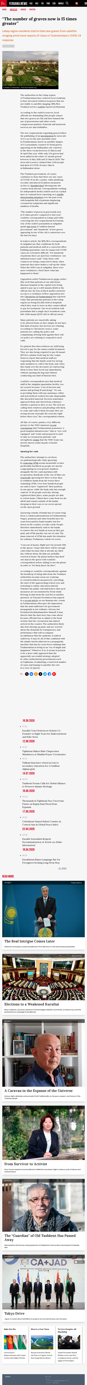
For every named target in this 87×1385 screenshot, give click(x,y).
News (4, 9)
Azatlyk (41, 107)
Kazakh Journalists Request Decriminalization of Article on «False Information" (42, 842)
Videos (23, 9)
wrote (56, 279)
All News (62, 868)
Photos (32, 9)
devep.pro (56, 1382)
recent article (31, 600)
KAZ (31, 3)
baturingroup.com (59, 1380)
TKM (48, 3)
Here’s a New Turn (40, 1329)
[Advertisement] (43, 699)
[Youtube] (54, 674)
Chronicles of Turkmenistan (38, 296)
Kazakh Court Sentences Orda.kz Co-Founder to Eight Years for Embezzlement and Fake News (44, 733)
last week (31, 226)
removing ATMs (31, 463)
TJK (42, 3)
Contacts (7, 1376)
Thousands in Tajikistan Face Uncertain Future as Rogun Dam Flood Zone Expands (43, 803)
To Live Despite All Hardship (67, 1330)
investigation (47, 136)
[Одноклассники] (36, 674)
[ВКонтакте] (31, 674)
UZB (54, 3)
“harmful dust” (37, 185)
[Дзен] (40, 674)
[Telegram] (45, 674)
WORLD (61, 3)
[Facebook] (49, 674)
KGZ (36, 3)
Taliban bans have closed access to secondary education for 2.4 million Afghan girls (41, 765)
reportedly (25, 477)
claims (36, 440)
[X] (27, 674)
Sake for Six (10, 1329)
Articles (13, 9)
